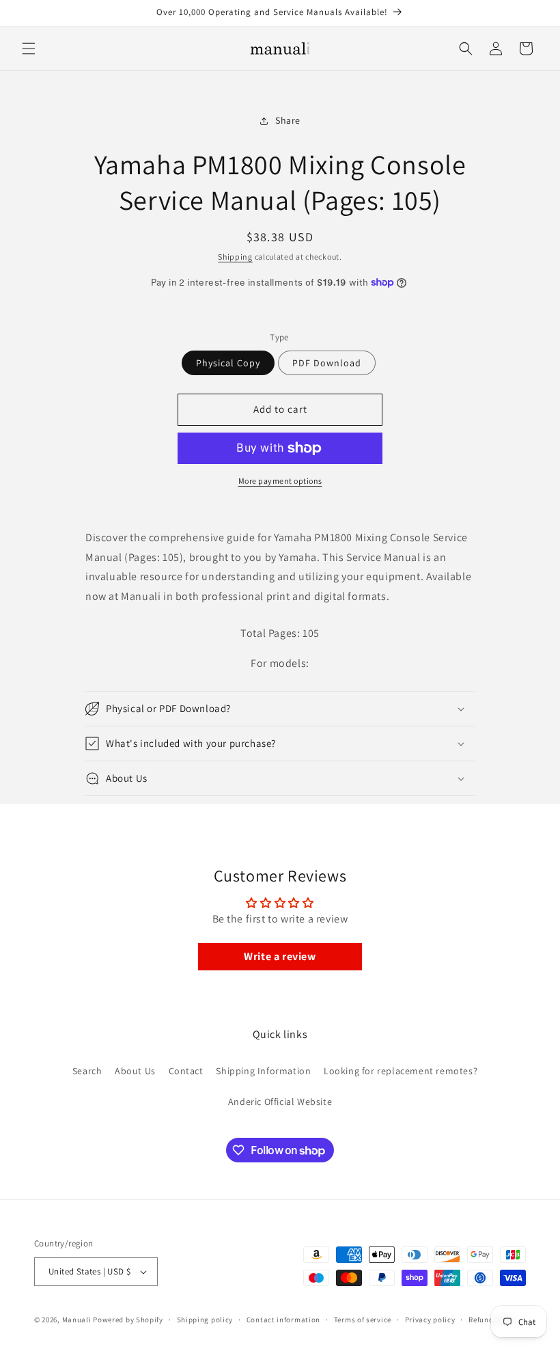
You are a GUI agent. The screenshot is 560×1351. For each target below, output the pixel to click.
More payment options (280, 481)
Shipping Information (263, 1071)
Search (87, 1071)
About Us (135, 1071)
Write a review (280, 956)
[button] (29, 48)
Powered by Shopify (128, 1319)
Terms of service (362, 1319)
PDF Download (326, 363)
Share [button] (287, 120)
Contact (186, 1071)
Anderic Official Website (280, 1101)
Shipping (235, 256)
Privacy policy (430, 1319)
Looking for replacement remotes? (400, 1071)
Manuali (77, 1319)
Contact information (283, 1319)
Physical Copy (228, 363)
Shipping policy (205, 1319)
